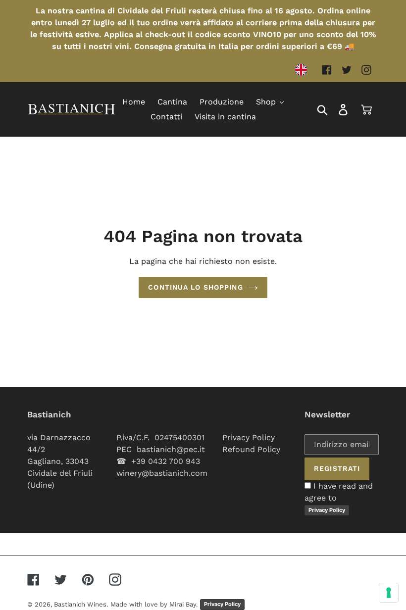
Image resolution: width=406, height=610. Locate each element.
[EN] (303, 70)
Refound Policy (251, 449)
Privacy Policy (248, 437)
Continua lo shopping (195, 287)
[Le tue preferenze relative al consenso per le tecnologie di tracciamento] (388, 592)
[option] (303, 70)
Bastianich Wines (80, 604)
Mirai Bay (182, 604)
